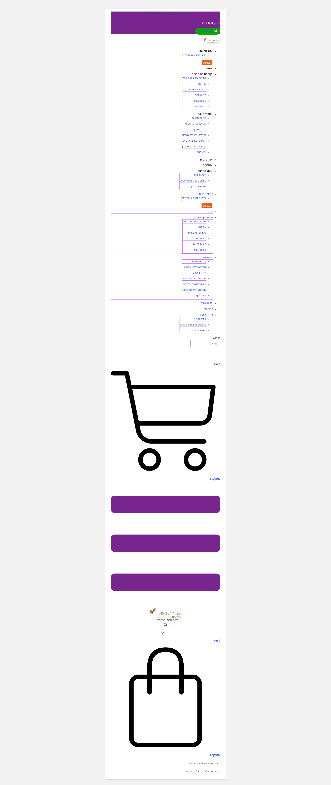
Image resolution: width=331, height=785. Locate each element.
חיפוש (216, 338)
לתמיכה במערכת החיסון (194, 146)
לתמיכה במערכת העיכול (194, 135)
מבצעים (207, 63)
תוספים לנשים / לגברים (194, 140)
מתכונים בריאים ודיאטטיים (193, 180)
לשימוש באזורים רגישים (194, 78)
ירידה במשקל (199, 129)
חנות (209, 68)
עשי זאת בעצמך (198, 186)
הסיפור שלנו (205, 51)
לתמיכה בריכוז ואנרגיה (195, 123)
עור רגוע (202, 83)
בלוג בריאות (205, 171)
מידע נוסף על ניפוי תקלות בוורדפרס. (201, 771)
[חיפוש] (217, 350)
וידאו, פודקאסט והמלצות (194, 55)
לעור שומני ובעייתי (197, 89)
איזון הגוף (201, 152)
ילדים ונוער (205, 159)
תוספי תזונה (205, 114)
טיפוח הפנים (199, 100)
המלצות (207, 165)
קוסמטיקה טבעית (202, 74)
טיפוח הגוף (200, 95)
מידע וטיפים (200, 175)
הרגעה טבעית (199, 118)
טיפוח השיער (199, 106)
